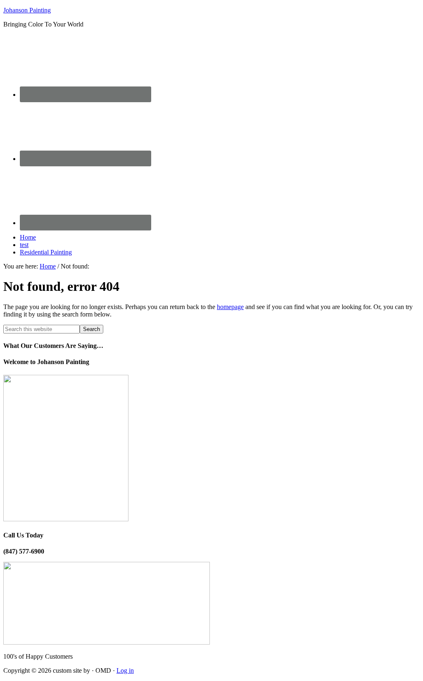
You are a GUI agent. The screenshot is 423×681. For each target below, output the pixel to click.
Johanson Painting (27, 10)
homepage (230, 306)
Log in (125, 670)
